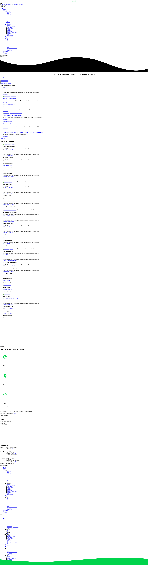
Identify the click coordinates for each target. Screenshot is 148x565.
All (3, 77)
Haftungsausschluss (8, 417)
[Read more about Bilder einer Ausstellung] (7, 121)
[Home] (4, 8)
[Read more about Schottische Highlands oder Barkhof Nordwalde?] (12, 113)
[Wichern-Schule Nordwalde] (11, 4)
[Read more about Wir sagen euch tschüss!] (7, 87)
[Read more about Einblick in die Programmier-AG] (9, 96)
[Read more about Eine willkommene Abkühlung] (9, 104)
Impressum (2, 417)
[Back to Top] (1, 3)
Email (15, 413)
